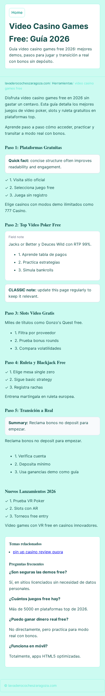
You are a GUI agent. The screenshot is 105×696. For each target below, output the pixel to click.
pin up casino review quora (38, 551)
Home (16, 12)
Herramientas (62, 83)
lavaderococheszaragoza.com (27, 83)
